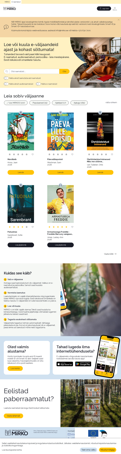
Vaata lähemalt (13, 416)
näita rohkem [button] (111, 102)
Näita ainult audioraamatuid (21, 84)
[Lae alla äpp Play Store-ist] (83, 364)
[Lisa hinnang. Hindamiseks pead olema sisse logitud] (18, 154)
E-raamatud (16, 2)
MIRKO (7, 2)
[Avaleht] (9, 8)
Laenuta (21, 172)
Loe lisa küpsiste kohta (12, 450)
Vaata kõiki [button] (108, 254)
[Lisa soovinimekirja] (33, 154)
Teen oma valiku (88, 450)
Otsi (64, 71)
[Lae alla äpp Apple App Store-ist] (64, 364)
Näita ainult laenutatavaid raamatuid (25, 78)
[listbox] (53, 103)
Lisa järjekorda (20, 245)
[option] (16, 103)
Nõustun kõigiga (108, 450)
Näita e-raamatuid (49, 84)
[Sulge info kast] (119, 19)
